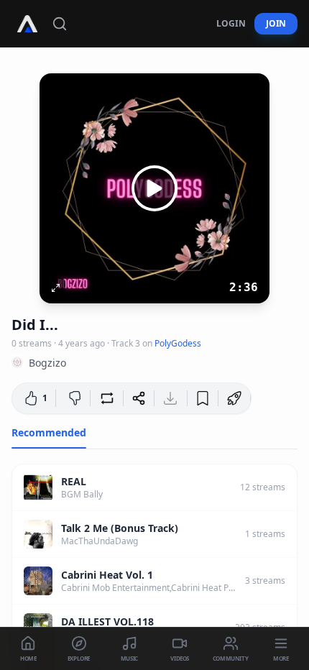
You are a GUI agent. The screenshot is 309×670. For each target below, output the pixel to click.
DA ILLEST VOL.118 (107, 621)
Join (276, 23)
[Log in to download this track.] (170, 398)
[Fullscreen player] (55, 287)
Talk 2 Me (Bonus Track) (119, 528)
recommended (48, 432)
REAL (73, 481)
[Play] (154, 188)
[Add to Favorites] (203, 398)
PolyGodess (177, 343)
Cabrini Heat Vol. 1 (107, 575)
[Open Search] (59, 23)
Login (231, 23)
